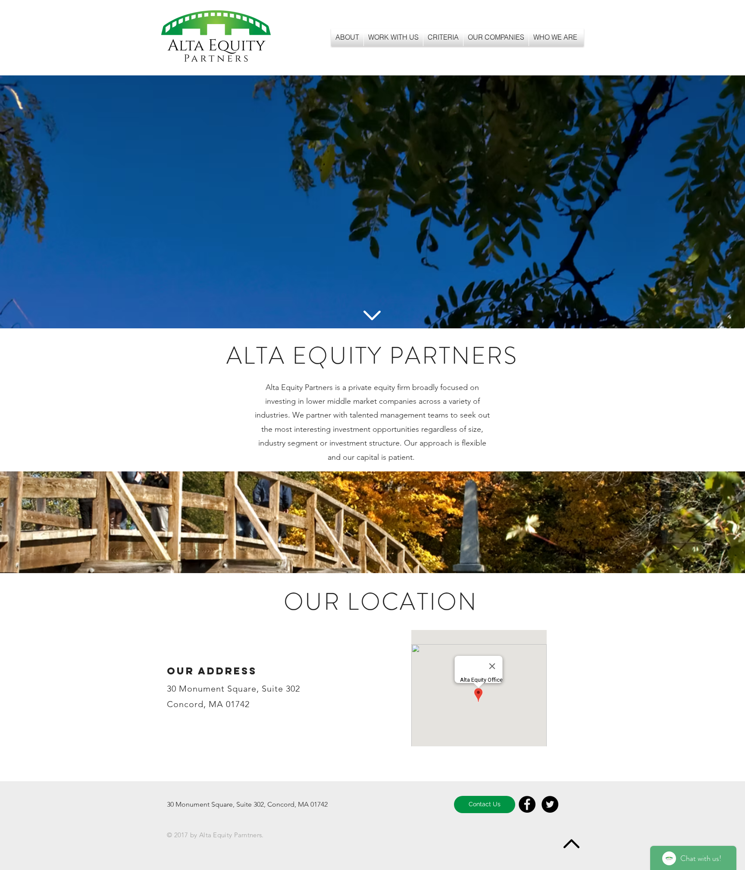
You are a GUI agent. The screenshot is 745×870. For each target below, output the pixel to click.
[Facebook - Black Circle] (527, 804)
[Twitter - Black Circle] (550, 804)
